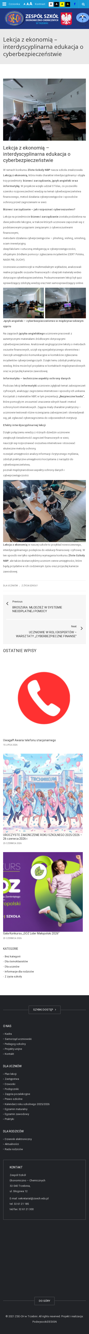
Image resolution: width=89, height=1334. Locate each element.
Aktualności (12, 1144)
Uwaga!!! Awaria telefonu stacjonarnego (29, 740)
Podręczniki (12, 1089)
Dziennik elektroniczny (18, 1139)
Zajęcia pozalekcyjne (17, 1094)
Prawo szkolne (13, 1098)
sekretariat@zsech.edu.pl (33, 1198)
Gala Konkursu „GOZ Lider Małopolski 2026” (31, 933)
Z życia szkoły (29, 585)
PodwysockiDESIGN (44, 1321)
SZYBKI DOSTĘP (43, 1009)
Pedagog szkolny (15, 1043)
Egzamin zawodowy (17, 1114)
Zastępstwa (12, 1078)
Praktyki (9, 1119)
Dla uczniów (10, 585)
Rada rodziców (14, 1149)
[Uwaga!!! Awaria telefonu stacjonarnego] (43, 699)
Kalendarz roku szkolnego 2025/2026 (27, 1103)
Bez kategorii (12, 956)
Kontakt (9, 1053)
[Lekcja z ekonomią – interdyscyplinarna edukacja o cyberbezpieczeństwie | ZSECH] (44, 18)
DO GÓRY (44, 1300)
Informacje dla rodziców (19, 971)
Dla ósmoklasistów (16, 961)
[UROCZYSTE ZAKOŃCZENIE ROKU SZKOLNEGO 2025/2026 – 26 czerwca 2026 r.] (43, 793)
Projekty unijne (13, 1048)
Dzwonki (10, 1083)
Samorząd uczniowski (18, 1038)
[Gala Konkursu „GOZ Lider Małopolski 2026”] (43, 892)
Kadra (8, 1033)
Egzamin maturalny (16, 1109)
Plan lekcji (11, 1073)
